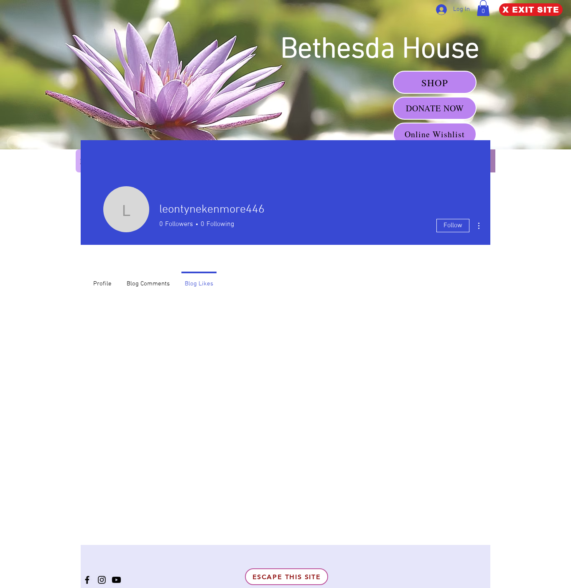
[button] (483, 8)
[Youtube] (116, 580)
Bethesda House (383, 50)
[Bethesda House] (87, 580)
